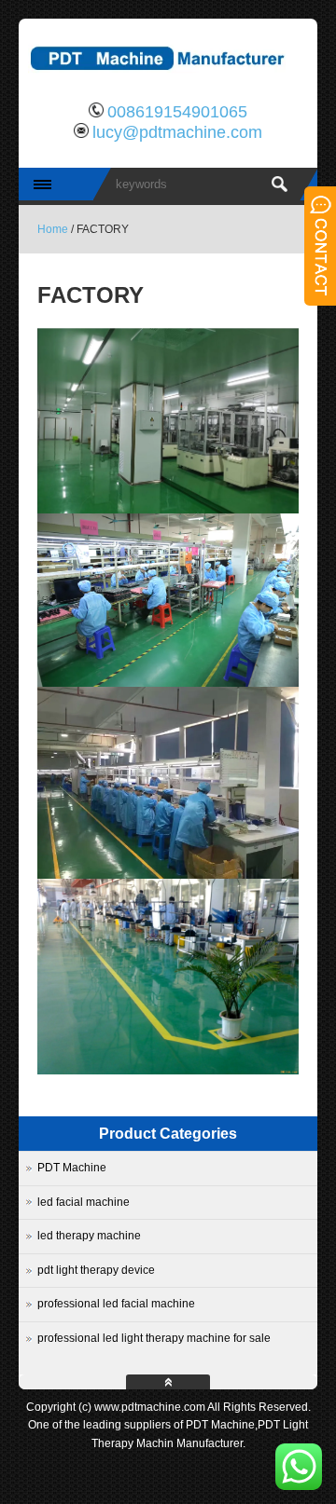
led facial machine (83, 1202)
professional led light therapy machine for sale (154, 1338)
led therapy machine (89, 1235)
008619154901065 (177, 112)
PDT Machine (71, 1167)
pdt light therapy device (96, 1270)
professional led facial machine (116, 1303)
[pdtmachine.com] (168, 79)
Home (52, 229)
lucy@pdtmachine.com (177, 132)
